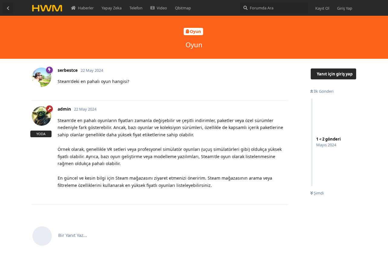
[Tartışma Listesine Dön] (7, 7)
